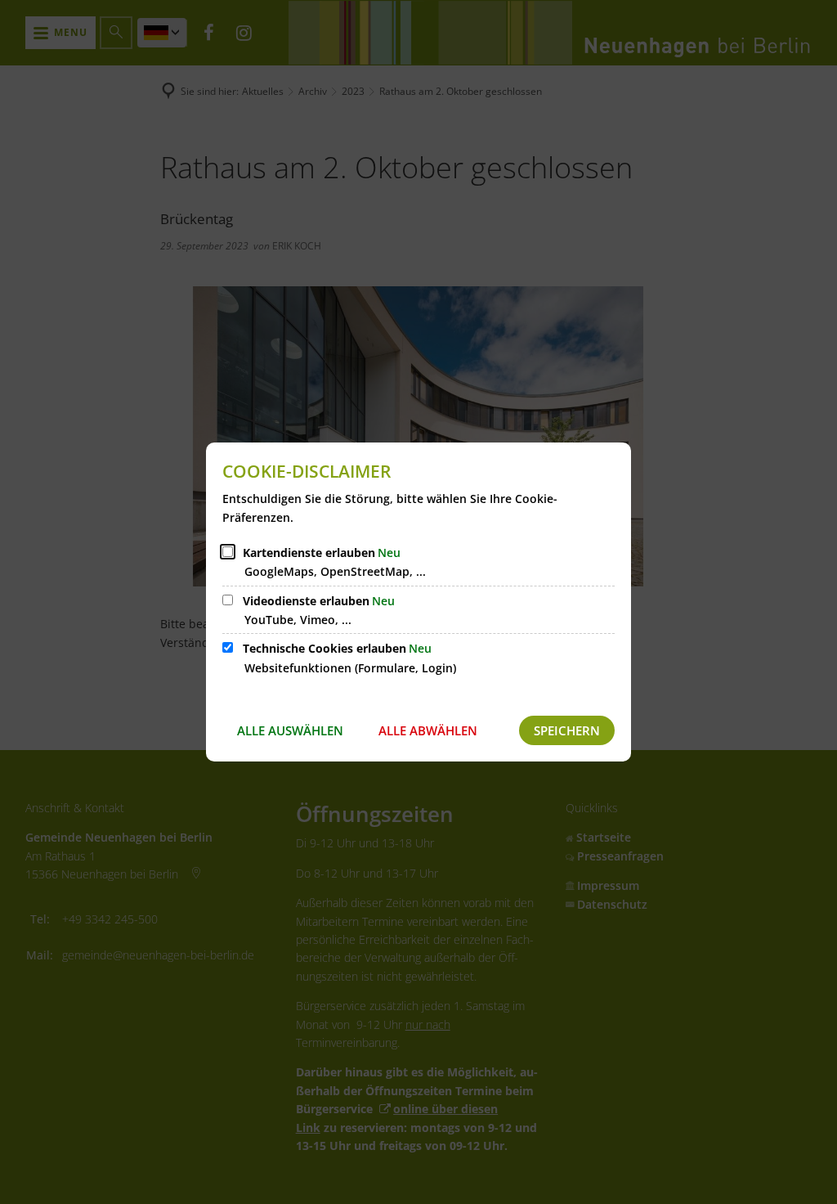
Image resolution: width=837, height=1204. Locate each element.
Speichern (567, 730)
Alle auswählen (290, 730)
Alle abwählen (427, 730)
